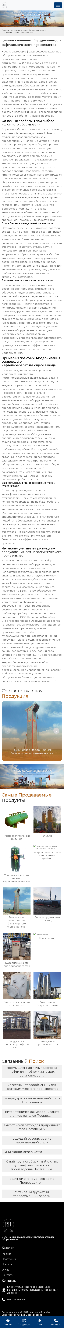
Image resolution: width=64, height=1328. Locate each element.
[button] (56, 731)
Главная (5, 30)
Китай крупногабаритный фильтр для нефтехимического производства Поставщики (32, 1165)
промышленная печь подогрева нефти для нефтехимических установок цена (32, 1071)
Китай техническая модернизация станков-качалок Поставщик (32, 1113)
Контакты (56, 1322)
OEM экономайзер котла (23, 1152)
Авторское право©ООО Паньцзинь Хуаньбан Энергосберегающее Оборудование (26, 1313)
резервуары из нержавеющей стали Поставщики (32, 1100)
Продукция (24, 1322)
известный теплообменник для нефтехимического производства (32, 1087)
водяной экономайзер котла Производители (32, 1180)
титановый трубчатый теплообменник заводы (32, 1194)
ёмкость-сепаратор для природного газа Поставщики (32, 1127)
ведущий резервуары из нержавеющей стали (32, 1140)
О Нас (40, 1322)
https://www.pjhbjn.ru (16, 635)
